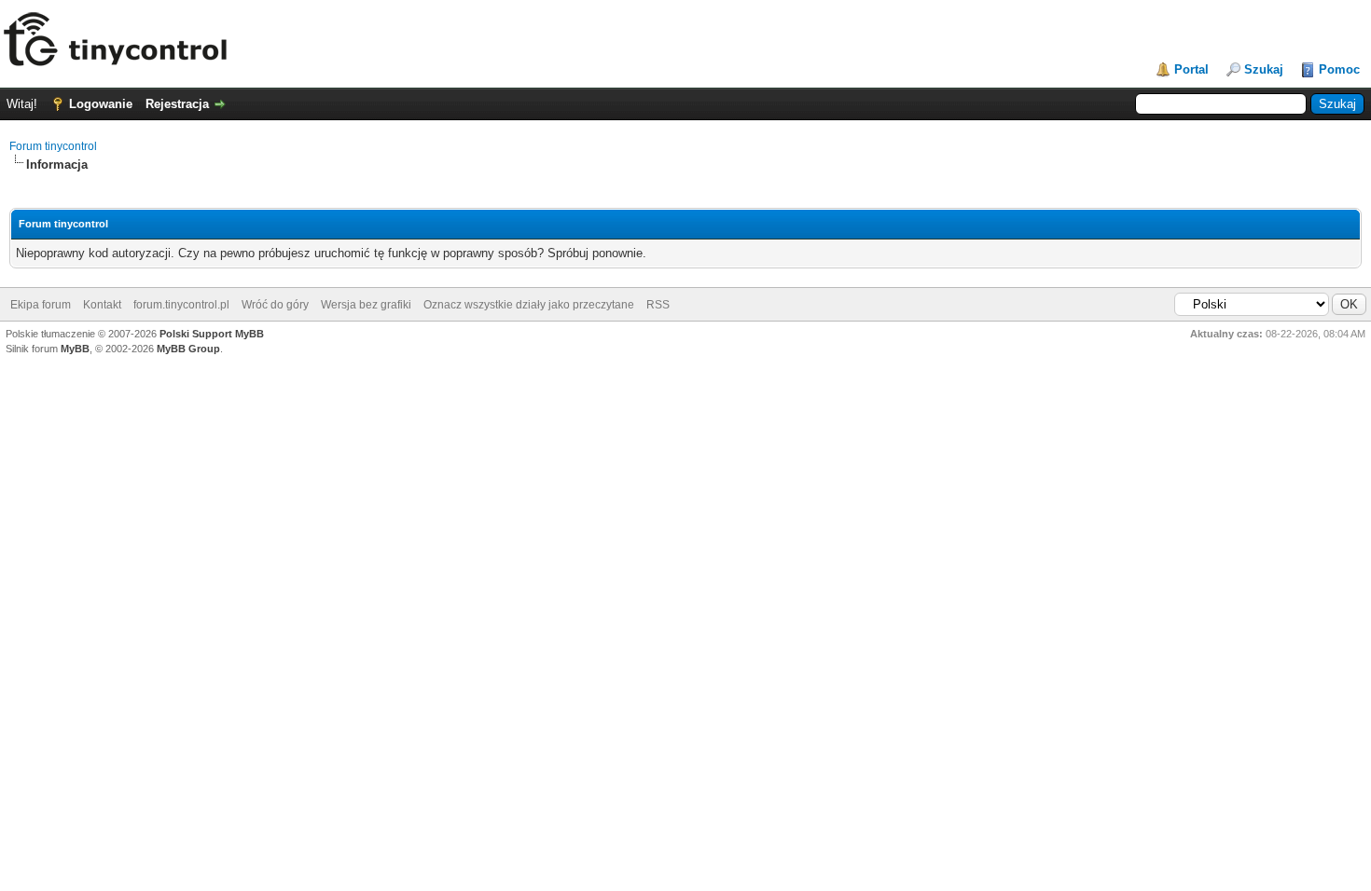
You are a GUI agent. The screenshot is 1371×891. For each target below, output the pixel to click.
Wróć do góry (275, 304)
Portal (1191, 69)
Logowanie (100, 104)
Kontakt (102, 304)
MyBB (75, 348)
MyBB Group (188, 348)
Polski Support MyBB (211, 333)
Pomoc (1339, 69)
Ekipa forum (40, 304)
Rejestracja (177, 104)
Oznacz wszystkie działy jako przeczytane (528, 304)
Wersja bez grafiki (366, 304)
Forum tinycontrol (53, 146)
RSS (658, 304)
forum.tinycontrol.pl (181, 304)
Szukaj (1263, 69)
